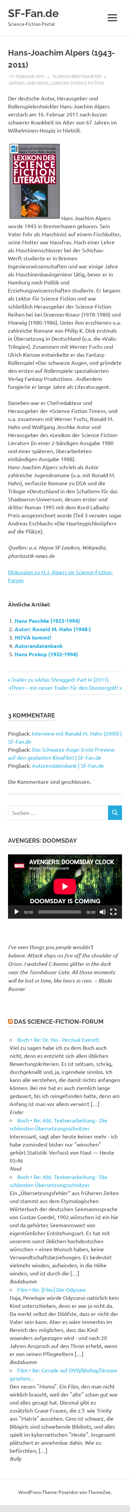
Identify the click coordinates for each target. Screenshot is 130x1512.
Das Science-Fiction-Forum (59, 1021)
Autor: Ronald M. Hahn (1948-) (53, 629)
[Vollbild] (113, 912)
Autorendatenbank (39, 645)
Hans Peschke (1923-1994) (47, 620)
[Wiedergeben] (16, 912)
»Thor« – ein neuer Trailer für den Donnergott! (63, 687)
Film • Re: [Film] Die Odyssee (51, 1289)
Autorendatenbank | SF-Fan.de (68, 765)
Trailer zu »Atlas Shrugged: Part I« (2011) (60, 679)
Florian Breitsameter (77, 76)
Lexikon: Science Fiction (77, 83)
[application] (65, 886)
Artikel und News (28, 83)
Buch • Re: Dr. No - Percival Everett (58, 1039)
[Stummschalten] (102, 912)
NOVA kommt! (33, 637)
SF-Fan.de (33, 13)
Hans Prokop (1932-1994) (46, 654)
